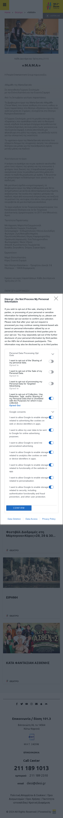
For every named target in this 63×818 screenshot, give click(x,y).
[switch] (51, 361)
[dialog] (31, 409)
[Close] (57, 299)
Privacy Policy (49, 519)
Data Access (31, 519)
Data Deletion (14, 519)
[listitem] (31, 354)
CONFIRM (19, 508)
